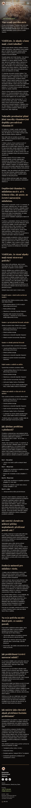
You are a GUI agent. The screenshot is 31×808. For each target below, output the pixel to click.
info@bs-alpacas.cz (6, 790)
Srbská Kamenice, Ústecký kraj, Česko (11, 784)
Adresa (3, 783)
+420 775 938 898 (6, 789)
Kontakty (4, 787)
